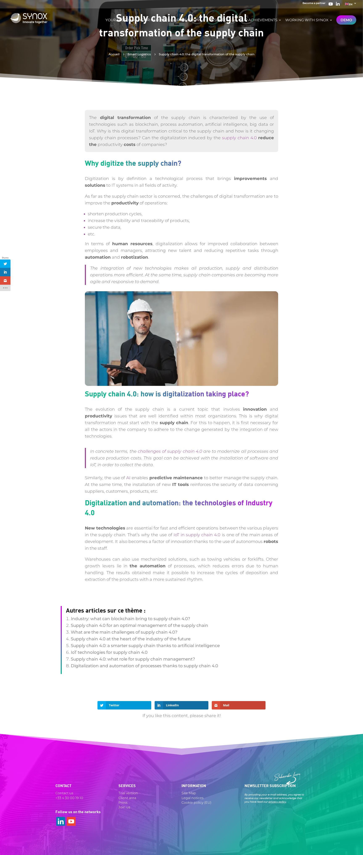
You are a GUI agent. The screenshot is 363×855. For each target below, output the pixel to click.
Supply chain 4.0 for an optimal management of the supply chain (139, 625)
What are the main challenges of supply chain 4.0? (124, 632)
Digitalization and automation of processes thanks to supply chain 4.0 (144, 665)
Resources (220, 20)
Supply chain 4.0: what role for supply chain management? (133, 659)
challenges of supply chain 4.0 (170, 451)
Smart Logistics (139, 54)
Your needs (151, 20)
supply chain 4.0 (239, 137)
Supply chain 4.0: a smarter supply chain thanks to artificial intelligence (145, 645)
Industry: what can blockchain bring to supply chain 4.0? (130, 618)
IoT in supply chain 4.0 (197, 534)
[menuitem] (351, 5)
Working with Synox (306, 20)
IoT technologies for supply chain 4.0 (109, 652)
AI (128, 477)
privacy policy (277, 801)
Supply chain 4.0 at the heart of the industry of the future (131, 638)
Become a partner (313, 3)
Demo (346, 20)
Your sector (118, 20)
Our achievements (258, 20)
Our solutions (186, 20)
